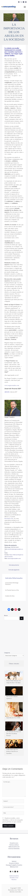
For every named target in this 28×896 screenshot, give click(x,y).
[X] (21, 2)
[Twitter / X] (13, 871)
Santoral (14, 861)
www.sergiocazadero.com (12, 385)
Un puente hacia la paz (12, 590)
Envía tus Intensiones (14, 848)
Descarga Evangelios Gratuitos (14, 865)
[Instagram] (26, 2)
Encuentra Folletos (14, 863)
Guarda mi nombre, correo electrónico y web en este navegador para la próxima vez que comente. (12, 820)
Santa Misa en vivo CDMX (13, 717)
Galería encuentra (14, 875)
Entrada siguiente (14, 570)
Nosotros (14, 879)
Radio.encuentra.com (14, 846)
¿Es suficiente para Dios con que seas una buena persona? (13, 733)
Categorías (7, 652)
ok (21, 618)
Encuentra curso (14, 843)
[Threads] (23, 2)
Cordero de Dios (9, 596)
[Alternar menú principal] (25, 7)
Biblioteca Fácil (14, 867)
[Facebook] (19, 2)
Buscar (6, 615)
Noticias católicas (14, 845)
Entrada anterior (14, 565)
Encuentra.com (9, 518)
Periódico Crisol (14, 877)
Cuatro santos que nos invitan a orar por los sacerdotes (12, 751)
